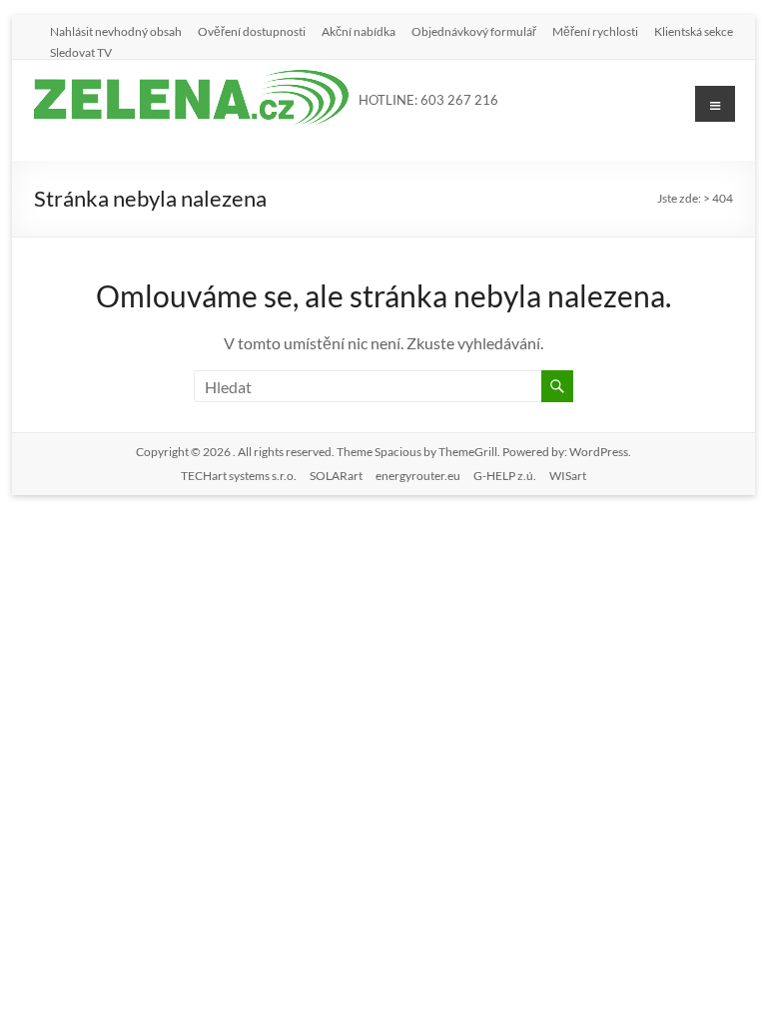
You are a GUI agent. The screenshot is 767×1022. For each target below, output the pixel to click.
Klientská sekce (693, 31)
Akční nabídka (358, 31)
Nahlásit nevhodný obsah (116, 31)
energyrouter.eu (418, 475)
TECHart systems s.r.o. (239, 475)
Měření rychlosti (595, 31)
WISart (567, 475)
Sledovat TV (81, 52)
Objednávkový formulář (473, 31)
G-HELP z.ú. (504, 475)
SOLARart (336, 475)
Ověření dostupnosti (252, 31)
